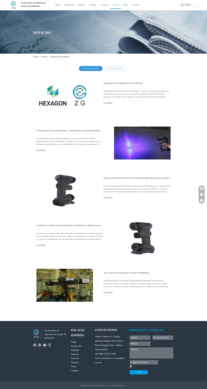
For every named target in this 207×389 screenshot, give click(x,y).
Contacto (75, 370)
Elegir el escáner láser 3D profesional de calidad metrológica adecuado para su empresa (136, 178)
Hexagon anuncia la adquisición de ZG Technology (123, 83)
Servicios (75, 358)
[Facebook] (35, 345)
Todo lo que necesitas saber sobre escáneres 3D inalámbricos (126, 273)
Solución (75, 354)
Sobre (73, 366)
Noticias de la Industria (115, 68)
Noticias (74, 362)
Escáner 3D (76, 346)
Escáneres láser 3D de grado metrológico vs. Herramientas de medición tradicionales (68, 131)
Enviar (139, 372)
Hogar (74, 342)
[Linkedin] (40, 345)
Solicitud (75, 350)
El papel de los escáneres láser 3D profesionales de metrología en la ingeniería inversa (68, 225)
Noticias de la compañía (91, 68)
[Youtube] (44, 345)
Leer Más (107, 103)
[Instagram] (49, 345)
